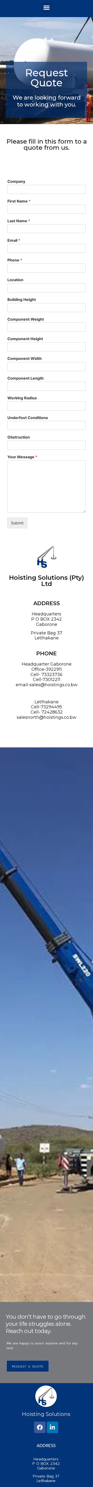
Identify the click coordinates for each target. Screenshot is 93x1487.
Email (13, 240)
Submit (17, 523)
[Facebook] (40, 1427)
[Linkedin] (52, 1427)
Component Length (25, 378)
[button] (46, 7)
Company (16, 181)
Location (15, 279)
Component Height (25, 338)
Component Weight (25, 319)
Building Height (21, 299)
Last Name (18, 220)
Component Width (24, 358)
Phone (14, 260)
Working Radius (22, 398)
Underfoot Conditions (27, 417)
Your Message (22, 456)
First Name (19, 201)
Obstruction (18, 437)
